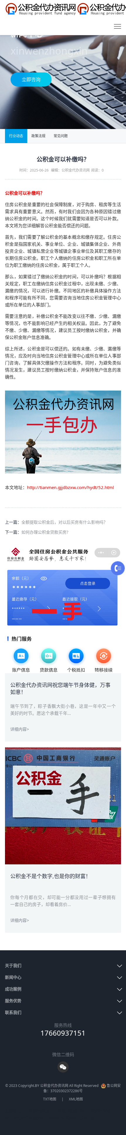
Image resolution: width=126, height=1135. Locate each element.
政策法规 (38, 135)
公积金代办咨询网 (95, 1111)
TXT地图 (49, 1099)
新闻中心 (13, 977)
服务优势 (13, 1000)
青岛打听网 (67, 1111)
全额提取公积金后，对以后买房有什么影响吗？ (64, 522)
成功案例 (13, 989)
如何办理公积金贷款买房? (44, 532)
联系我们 (13, 1012)
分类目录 (87, 1117)
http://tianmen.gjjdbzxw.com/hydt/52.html (70, 487)
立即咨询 (31, 79)
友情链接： (15, 1111)
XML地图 (76, 1099)
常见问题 (61, 135)
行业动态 (16, 135)
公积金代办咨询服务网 (24, 1117)
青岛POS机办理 (41, 1111)
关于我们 (13, 965)
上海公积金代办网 (61, 1117)
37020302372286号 (66, 1090)
